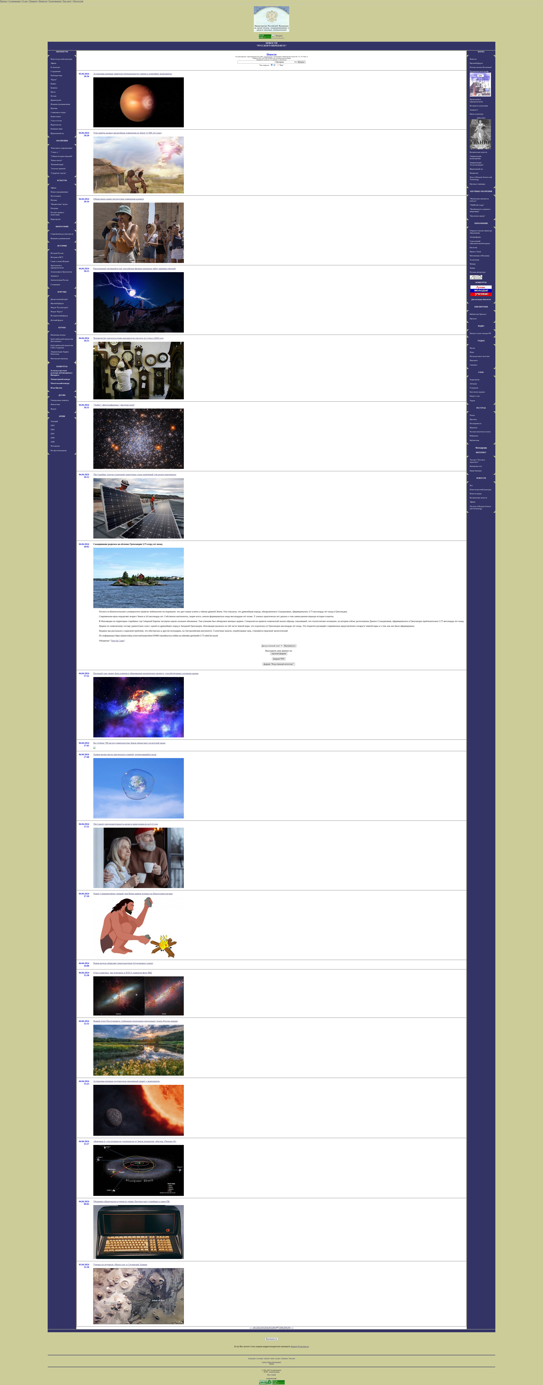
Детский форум (57, 320)
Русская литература (477, 272)
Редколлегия (474, 380)
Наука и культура (476, 114)
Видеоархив (55, 219)
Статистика (284, 1358)
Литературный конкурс (60, 379)
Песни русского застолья (479, 356)
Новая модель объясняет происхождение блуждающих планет (123, 963)
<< (251, 1327)
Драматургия (56, 100)
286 (273, 1327)
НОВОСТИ (481, 478)
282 (258, 1327)
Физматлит (474, 173)
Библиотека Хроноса (478, 314)
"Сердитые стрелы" (58, 173)
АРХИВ (62, 416)
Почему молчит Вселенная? (481, 67)
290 (288, 1327)
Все (471, 485)
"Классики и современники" (62, 148)
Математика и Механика (479, 256)
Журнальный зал (57, 133)
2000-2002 (481, 118)
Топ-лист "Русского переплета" (477, 461)
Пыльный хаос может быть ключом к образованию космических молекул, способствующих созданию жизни (145, 673)
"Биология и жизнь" (477, 216)
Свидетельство (268, 56)
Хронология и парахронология (57, 266)
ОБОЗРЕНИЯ (62, 141)
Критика (54, 108)
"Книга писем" (56, 160)
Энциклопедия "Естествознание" (477, 164)
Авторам (473, 384)
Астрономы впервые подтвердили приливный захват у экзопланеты (126, 1081)
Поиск (472, 415)
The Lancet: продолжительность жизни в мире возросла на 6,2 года (125, 824)
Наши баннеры (476, 471)
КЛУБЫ (62, 327)
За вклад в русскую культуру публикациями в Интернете (61, 372)
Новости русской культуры (61, 59)
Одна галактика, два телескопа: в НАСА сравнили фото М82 (122, 973)
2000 (53, 438)
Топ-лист (67, 1)
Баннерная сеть (476, 466)
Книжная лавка (57, 129)
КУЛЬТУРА (62, 180)
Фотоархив (55, 446)
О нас (25, 1)
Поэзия (53, 96)
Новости (43, 1)
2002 (53, 429)
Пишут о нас (475, 396)
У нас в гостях (56, 121)
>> (292, 1327)
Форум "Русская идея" (59, 307)
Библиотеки (474, 440)
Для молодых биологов (481, 299)
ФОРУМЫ (61, 292)
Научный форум (57, 303)
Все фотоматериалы (59, 450)
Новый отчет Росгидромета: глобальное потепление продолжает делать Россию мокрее (135, 1021)
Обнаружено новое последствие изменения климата (118, 199)
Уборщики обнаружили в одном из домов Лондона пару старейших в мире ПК (131, 1201)
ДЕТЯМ (62, 395)
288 (281, 1327)
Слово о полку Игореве (60, 261)
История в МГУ (57, 257)
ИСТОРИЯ (62, 246)
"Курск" (54, 80)
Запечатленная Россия (59, 280)
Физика (473, 264)
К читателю (55, 67)
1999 (53, 442)
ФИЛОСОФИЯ (62, 226)
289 (285, 1327)
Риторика (54, 208)
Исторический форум (59, 316)
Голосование (55, 1)
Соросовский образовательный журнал (480, 242)
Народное (474, 360)
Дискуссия (78, 1)
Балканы (54, 88)
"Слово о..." (55, 152)
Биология (473, 247)
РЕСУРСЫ (481, 408)
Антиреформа (475, 237)
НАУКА (481, 52)
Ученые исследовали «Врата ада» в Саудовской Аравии (120, 1264)
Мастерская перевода (59, 358)
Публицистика (56, 75)
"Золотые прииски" (58, 168)
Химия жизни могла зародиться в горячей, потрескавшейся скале (124, 754)
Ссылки (277, 1358)
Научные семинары (477, 184)
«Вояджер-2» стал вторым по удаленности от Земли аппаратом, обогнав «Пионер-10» (134, 1141)
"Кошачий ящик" (57, 164)
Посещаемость (475, 423)
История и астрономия (479, 106)
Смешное (473, 365)
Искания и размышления (60, 104)
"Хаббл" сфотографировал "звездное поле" (114, 405)
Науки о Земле (475, 252)
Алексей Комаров (274, 1372)
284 (266, 1327)
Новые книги (56, 116)
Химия (472, 268)
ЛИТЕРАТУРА (62, 52)
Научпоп (473, 319)
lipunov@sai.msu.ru (300, 1346)
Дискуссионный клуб (59, 299)
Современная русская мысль (62, 234)
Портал (3, 1)
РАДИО (481, 326)
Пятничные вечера (58, 335)
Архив (272, 1358)
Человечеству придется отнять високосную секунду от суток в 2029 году (128, 338)
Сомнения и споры (58, 112)
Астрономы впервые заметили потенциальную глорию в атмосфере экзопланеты (132, 74)
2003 (53, 425)
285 (269, 1327)
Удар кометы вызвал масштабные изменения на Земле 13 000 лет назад (127, 133)
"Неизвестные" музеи (59, 204)
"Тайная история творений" (62, 156)
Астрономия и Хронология (61, 272)
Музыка (54, 200)
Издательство (56, 125)
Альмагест (55, 276)
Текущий (54, 421)
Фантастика (55, 404)
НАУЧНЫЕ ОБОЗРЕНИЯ (481, 191)
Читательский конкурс (60, 383)
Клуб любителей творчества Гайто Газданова (62, 346)
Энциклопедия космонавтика (475, 157)
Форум (53, 409)
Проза (53, 92)
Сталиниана (55, 284)
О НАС (481, 372)
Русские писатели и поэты (480, 432)
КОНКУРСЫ (61, 366)
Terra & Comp (117, 641)
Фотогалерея (56, 196)
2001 (53, 434)
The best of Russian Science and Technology (480, 507)
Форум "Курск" (57, 311)
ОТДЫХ (481, 341)
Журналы (473, 427)
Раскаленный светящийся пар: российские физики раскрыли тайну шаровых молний (134, 268)
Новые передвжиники (59, 192)
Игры (472, 352)
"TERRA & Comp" (477, 205)
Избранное (474, 436)
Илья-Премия (56, 388)
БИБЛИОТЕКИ (481, 307)
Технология (474, 260)
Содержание (15, 1)
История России (57, 253)
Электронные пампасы (60, 400)
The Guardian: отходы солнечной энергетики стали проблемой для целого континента (134, 474)
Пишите (33, 1)
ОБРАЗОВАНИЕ (481, 223)
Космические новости (478, 152)
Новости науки (475, 494)
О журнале (474, 388)
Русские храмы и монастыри (57, 213)
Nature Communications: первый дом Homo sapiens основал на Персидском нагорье (133, 893)
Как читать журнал (477, 392)
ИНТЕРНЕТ (481, 452)
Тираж (472, 400)
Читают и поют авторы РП (480, 333)
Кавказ (53, 84)
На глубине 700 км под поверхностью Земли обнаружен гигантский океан (129, 743)
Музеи (472, 348)
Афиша (53, 63)
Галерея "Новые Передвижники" (271, 1362)
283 (262, 1327)
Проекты (473, 419)
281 (254, 1327)
